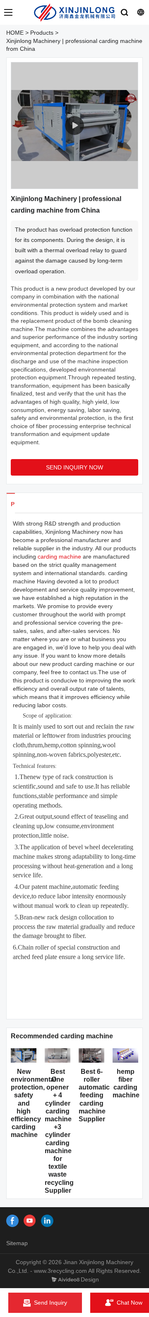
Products (41, 32)
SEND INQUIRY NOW (74, 467)
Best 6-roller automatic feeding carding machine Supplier (94, 1095)
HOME (15, 32)
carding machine (59, 556)
